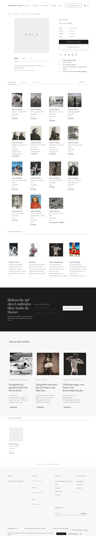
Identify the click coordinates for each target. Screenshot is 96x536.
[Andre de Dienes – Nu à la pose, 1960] (19, 202)
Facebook (79, 485)
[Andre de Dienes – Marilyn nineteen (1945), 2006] (75, 133)
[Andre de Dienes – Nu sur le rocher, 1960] (19, 100)
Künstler (36, 5)
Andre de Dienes (26, 13)
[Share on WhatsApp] (76, 55)
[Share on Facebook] (65, 54)
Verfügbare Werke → (73, 47)
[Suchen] (79, 5)
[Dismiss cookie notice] (80, 533)
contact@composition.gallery (15, 481)
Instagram (79, 481)
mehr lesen (13, 407)
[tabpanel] (30, 68)
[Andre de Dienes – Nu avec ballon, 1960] (38, 100)
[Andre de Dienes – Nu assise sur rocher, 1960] (38, 169)
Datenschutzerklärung (61, 528)
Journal (54, 5)
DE (85, 5)
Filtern (81, 82)
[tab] (12, 83)
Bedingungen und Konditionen (35, 528)
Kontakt (57, 495)
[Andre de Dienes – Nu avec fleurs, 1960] (56, 169)
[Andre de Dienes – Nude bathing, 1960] (75, 100)
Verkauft (71, 36)
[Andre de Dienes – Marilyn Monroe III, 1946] (38, 133)
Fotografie (72, 28)
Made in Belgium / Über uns (63, 481)
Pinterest (79, 488)
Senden (84, 513)
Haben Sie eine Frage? (69, 60)
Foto (70, 31)
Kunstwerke (45, 5)
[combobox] (73, 6)
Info (60, 5)
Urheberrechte (13, 528)
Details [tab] (16, 58)
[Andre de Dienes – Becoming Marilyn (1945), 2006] (19, 169)
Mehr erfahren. (82, 71)
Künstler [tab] (24, 58)
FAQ (56, 485)
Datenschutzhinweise (73, 533)
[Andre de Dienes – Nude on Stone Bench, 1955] (56, 202)
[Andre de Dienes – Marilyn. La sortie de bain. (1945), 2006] (75, 169)
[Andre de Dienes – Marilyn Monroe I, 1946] (56, 133)
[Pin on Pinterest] (72, 54)
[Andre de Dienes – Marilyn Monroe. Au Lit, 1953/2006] (56, 100)
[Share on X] (69, 55)
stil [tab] (30, 58)
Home (10, 13)
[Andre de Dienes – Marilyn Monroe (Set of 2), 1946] (19, 133)
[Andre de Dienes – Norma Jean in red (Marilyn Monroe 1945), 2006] (38, 202)
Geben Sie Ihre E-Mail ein (41, 304)
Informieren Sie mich (74, 42)
